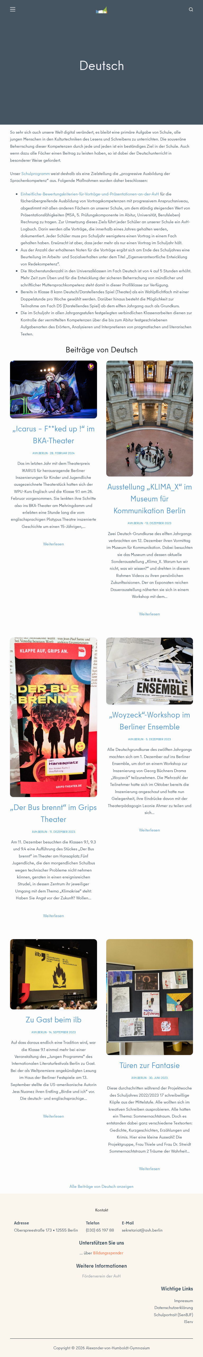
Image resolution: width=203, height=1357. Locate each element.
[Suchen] (191, 9)
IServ (188, 1321)
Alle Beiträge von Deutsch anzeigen (101, 1186)
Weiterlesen (53, 544)
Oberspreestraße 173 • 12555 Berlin (46, 1230)
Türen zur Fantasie (149, 1065)
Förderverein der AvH (101, 1276)
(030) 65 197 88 (100, 1230)
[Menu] (12, 9)
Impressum (183, 1300)
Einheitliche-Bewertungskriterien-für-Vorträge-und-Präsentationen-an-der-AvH (90, 194)
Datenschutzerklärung (173, 1307)
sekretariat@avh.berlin (142, 1230)
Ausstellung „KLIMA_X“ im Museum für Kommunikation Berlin (149, 498)
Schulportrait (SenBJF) (173, 1314)
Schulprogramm (35, 173)
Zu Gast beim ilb (53, 1019)
